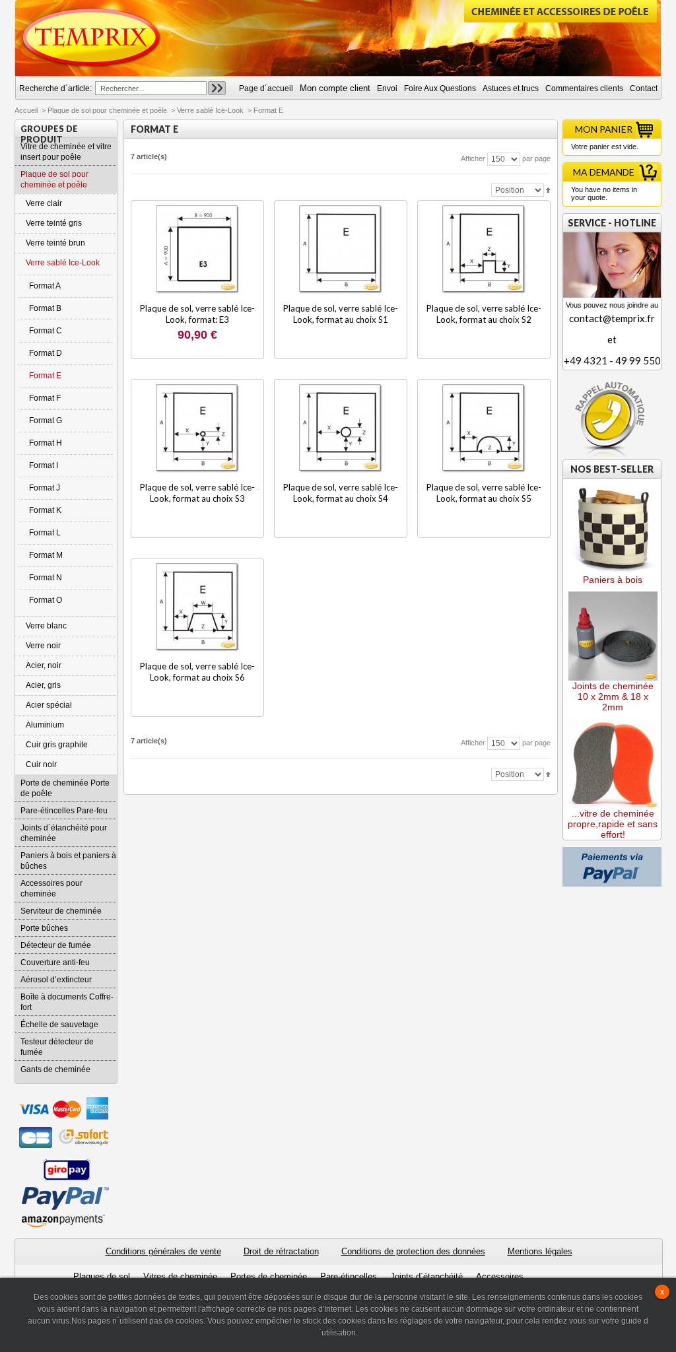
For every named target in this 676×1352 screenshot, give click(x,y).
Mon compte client (335, 88)
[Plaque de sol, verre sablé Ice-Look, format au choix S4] (341, 428)
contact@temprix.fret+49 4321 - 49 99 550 (612, 339)
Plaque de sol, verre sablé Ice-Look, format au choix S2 (483, 314)
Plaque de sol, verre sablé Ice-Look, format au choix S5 (483, 493)
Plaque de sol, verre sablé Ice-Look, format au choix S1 (340, 314)
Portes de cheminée (268, 1276)
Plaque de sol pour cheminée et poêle (107, 110)
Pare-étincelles (348, 1276)
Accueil (26, 110)
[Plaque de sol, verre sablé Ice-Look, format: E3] (197, 249)
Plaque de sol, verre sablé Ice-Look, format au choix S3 (197, 493)
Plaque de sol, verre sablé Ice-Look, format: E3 (197, 314)
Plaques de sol (101, 1276)
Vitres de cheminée (180, 1276)
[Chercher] (217, 88)
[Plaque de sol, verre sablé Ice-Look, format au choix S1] (341, 249)
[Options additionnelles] (611, 852)
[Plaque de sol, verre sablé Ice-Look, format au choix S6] (197, 607)
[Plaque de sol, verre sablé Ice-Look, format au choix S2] (484, 249)
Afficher (473, 158)
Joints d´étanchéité (426, 1276)
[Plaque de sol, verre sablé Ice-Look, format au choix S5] (484, 428)
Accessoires (500, 1276)
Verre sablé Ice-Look (210, 110)
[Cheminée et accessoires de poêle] (92, 37)
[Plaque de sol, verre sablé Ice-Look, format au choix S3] (197, 428)
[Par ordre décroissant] (548, 189)
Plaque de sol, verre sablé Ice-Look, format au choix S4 (340, 493)
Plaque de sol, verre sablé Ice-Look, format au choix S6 (197, 672)
